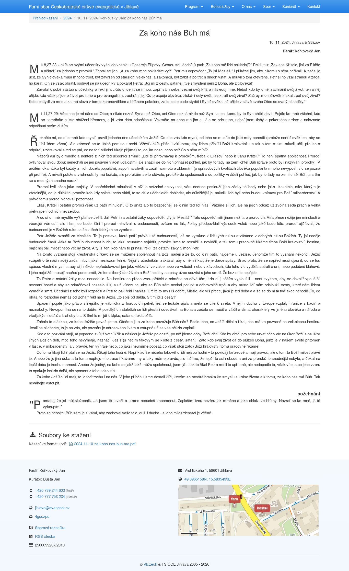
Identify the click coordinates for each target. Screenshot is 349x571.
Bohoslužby (221, 6)
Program (193, 6)
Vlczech (150, 564)
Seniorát (289, 6)
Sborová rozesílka (50, 527)
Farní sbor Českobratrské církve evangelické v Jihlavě (84, 6)
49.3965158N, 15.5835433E (207, 479)
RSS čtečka (45, 536)
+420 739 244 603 (50, 490)
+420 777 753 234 (50, 496)
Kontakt (313, 6)
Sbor (267, 6)
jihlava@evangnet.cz (52, 507)
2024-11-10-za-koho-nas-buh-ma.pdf (104, 443)
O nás (247, 6)
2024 (67, 17)
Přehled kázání (45, 17)
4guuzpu (42, 516)
